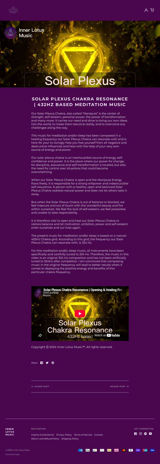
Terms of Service (83, 434)
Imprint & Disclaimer (42, 434)
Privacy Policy (64, 434)
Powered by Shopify (12, 454)
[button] (152, 10)
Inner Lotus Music (9, 432)
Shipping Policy (70, 438)
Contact (98, 434)
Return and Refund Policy (45, 438)
